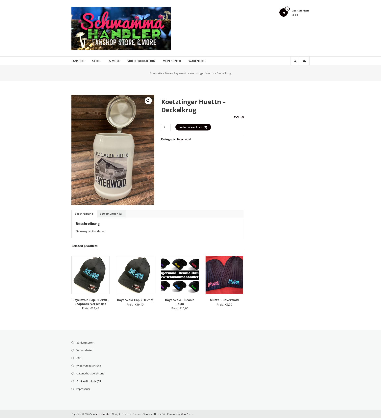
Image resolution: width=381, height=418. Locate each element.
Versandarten (84, 350)
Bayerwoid (181, 73)
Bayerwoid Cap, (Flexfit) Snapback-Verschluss (90, 302)
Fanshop (78, 61)
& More (114, 61)
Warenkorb (197, 61)
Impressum (83, 389)
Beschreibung (84, 213)
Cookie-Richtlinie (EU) (88, 381)
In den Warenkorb (190, 127)
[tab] (84, 213)
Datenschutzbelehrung (90, 373)
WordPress (186, 413)
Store (96, 61)
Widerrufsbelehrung (88, 366)
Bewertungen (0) (111, 213)
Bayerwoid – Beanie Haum (179, 302)
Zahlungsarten (85, 342)
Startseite (156, 73)
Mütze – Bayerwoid (224, 300)
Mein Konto (172, 61)
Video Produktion (141, 61)
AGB (79, 358)
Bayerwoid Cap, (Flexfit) (135, 300)
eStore (145, 413)
